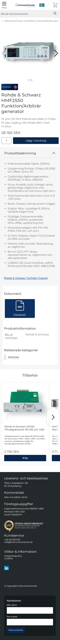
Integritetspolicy (13, 556)
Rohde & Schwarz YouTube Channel (26, 278)
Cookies (8, 558)
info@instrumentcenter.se (18, 542)
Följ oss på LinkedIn (20, 568)
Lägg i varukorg (36, 140)
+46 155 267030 (12, 539)
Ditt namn (12, 605)
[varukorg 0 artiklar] (55, 5)
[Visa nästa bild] (53, 417)
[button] (56, 53)
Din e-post (12, 617)
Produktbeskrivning (20, 153)
